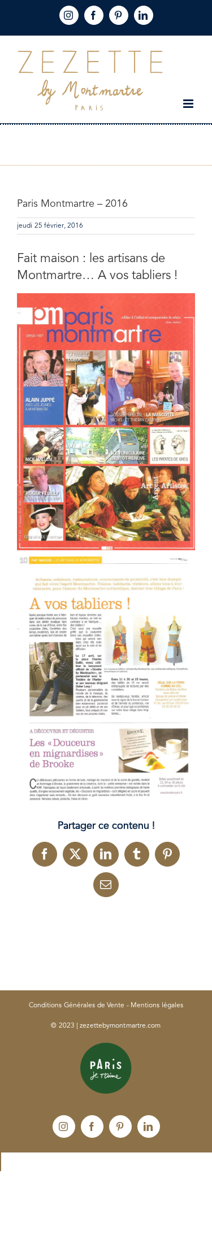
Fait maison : (51, 259)
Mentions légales (157, 1005)
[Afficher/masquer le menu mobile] (189, 104)
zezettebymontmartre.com (120, 1026)
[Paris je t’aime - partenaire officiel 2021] (106, 1046)
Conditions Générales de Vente (77, 1005)
